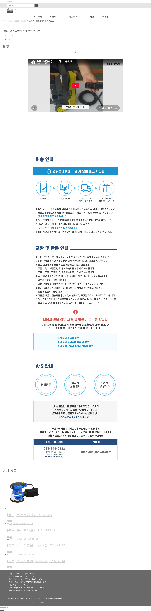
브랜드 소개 (55, 16)
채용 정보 (106, 16)
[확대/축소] (1, 607)
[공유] (5, 607)
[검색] (36, 5)
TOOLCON (18, 21)
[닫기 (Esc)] (7, 607)
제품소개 (9, 21)
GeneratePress (38, 602)
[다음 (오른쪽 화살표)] (3, 610)
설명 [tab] (8, 39)
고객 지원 (89, 16)
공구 (25, 21)
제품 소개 (73, 16)
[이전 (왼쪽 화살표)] (1, 610)
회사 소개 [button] (37, 16)
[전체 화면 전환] (3, 607)
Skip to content (6, 1)
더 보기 (9, 521)
